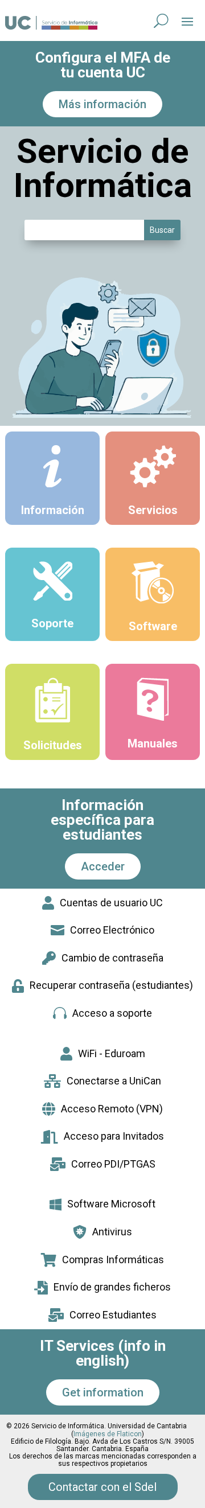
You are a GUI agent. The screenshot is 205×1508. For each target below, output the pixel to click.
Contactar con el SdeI (102, 1487)
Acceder (103, 866)
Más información (102, 104)
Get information (103, 1392)
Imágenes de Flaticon (107, 1434)
